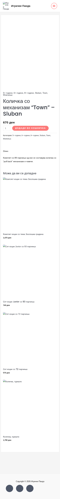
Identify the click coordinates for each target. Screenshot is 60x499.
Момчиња (7, 95)
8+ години (29, 93)
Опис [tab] (5, 151)
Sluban (38, 93)
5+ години (8, 93)
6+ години (18, 93)
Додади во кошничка (30, 128)
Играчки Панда (20, 6)
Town (45, 93)
